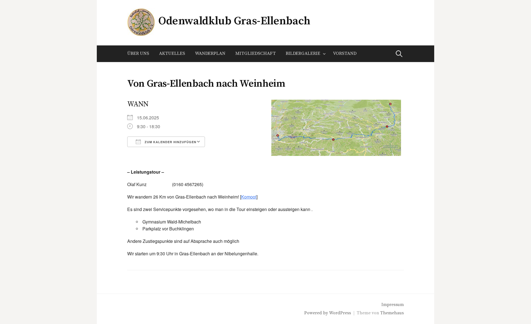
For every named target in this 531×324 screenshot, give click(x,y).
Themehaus (392, 313)
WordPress (340, 313)
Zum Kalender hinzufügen (170, 142)
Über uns (138, 53)
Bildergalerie (303, 53)
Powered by (316, 313)
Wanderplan (210, 53)
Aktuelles (172, 53)
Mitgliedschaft (255, 53)
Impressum (392, 304)
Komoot (248, 197)
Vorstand (344, 53)
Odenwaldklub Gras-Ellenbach (234, 21)
